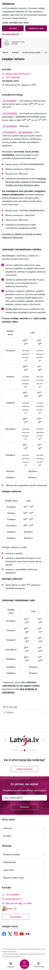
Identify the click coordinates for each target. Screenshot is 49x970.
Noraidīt (12, 28)
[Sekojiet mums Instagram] (16, 934)
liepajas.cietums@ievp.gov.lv (18, 73)
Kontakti (7, 836)
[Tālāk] (43, 740)
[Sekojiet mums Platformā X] (10, 934)
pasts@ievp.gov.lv (13, 899)
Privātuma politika (11, 854)
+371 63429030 (25, 132)
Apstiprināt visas (36, 28)
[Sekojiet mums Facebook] (4, 934)
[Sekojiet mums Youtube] (22, 933)
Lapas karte (8, 870)
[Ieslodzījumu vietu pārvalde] (24, 46)
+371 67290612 (12, 894)
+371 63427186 (12, 77)
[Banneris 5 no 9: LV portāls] (24, 740)
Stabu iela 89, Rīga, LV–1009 (18, 903)
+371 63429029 (9, 113)
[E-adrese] (7, 908)
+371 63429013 (9, 100)
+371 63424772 (9, 132)
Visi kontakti (15, 917)
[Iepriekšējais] (5, 740)
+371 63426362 (9, 126)
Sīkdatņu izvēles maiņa (13, 877)
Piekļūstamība (9, 862)
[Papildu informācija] (15, 909)
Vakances (7, 828)
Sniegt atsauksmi (24, 769)
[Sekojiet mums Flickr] (27, 933)
